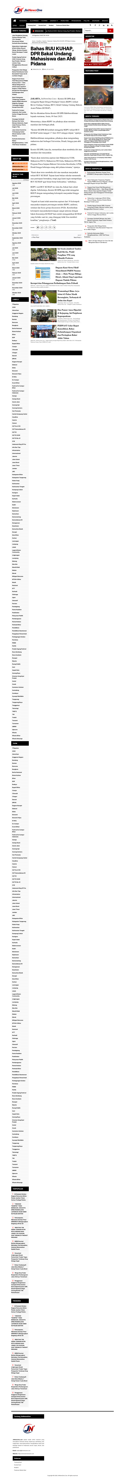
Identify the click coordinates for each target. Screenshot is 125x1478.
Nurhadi (14, 591)
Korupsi (14, 532)
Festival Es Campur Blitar (18, 387)
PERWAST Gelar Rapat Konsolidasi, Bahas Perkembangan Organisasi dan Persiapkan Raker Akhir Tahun (69, 332)
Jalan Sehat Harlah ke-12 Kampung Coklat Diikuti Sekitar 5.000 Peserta (19, 133)
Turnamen (15, 723)
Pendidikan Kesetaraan (19, 631)
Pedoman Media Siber (62, 25)
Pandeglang (16, 606)
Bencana (15, 322)
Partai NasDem (16, 609)
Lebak (14, 547)
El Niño (14, 377)
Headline (15, 417)
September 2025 (17, 238)
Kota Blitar (15, 535)
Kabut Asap (15, 480)
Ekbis (14, 368)
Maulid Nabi (16, 567)
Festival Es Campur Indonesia (18, 392)
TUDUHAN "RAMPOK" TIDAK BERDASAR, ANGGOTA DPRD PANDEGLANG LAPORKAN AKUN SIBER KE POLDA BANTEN (18, 1208)
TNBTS (14, 711)
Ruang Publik (16, 664)
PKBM (14, 643)
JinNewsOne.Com (17, 166)
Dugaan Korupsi (17, 361)
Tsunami (15, 720)
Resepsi (14, 658)
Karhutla (15, 498)
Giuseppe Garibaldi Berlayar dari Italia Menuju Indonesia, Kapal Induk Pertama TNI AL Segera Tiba (20, 123)
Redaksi (51, 25)
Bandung (15, 316)
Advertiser (15, 310)
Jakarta (14, 456)
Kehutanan (15, 508)
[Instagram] (37, 227)
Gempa (14, 396)
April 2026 (15, 203)
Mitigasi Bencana (17, 576)
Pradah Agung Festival (19, 649)
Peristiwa (65, 21)
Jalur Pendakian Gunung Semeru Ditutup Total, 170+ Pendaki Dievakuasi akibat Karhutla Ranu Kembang (19, 39)
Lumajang (15, 558)
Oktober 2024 (16, 292)
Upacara (14, 729)
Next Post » (77, 237)
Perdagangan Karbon (18, 637)
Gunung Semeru (17, 408)
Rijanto (14, 661)
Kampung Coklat (17, 489)
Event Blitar (16, 383)
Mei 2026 (15, 198)
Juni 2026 (15, 193)
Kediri (14, 505)
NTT (13, 588)
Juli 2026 (15, 188)
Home (33, 41)
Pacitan (14, 603)
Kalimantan (15, 483)
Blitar (14, 334)
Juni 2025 (15, 253)
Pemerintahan (16, 621)
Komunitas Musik (17, 529)
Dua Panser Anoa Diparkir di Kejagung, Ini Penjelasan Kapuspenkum (70, 313)
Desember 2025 (17, 223)
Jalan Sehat (16, 459)
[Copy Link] (54, 227)
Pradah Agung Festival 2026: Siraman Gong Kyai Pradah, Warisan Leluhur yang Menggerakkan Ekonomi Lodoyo (19, 62)
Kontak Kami (42, 25)
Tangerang (15, 699)
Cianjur (14, 346)
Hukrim (44, 21)
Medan (14, 570)
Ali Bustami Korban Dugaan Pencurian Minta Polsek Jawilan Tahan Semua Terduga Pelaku (19, 1197)
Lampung (15, 544)
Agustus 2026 (16, 183)
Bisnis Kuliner (16, 331)
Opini (15, 26)
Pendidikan (76, 21)
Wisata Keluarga (17, 738)
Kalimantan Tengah (18, 486)
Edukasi (14, 364)
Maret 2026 (16, 208)
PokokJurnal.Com (17, 169)
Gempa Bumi (16, 399)
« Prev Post (35, 237)
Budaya (14, 340)
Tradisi (14, 717)
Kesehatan (15, 526)
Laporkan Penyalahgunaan (19, 152)
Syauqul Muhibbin (18, 696)
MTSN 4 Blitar (16, 579)
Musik (14, 582)
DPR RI (14, 358)
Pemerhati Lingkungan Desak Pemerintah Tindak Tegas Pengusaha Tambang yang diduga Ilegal (19, 1257)
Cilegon (14, 352)
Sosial (14, 681)
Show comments (56, 353)
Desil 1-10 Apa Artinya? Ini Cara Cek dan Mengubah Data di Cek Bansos (101, 241)
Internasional (16, 453)
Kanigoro (15, 492)
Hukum (14, 423)
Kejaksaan (15, 511)
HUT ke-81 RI (16, 426)
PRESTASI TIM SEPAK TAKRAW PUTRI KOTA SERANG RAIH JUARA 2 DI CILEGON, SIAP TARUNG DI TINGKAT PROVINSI (19, 1232)
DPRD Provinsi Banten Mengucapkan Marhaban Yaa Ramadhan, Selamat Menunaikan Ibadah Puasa (19, 1245)
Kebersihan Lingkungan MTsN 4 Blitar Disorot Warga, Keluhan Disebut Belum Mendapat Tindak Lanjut (20, 50)
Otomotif (15, 600)
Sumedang (15, 690)
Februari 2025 (16, 273)
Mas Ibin (14, 564)
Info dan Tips (16, 447)
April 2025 (15, 263)
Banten (14, 319)
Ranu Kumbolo (16, 655)
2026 (14, 307)
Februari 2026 (16, 213)
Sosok (22, 26)
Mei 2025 (15, 258)
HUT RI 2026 (16, 435)
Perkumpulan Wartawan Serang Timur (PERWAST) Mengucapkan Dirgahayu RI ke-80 (19, 1220)
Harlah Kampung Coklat (19, 414)
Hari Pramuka (16, 411)
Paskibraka (15, 612)
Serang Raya (16, 673)
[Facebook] (46, 227)
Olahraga (34, 21)
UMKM (14, 726)
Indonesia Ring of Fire (19, 444)
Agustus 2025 (16, 243)
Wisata (105, 21)
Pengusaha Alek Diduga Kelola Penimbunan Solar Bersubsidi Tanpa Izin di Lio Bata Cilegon (20, 73)
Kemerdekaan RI (17, 520)
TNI (13, 714)
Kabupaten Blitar (17, 474)
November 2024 (17, 287)
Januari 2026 (16, 218)
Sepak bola (15, 670)
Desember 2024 (17, 283)
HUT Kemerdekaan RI (18, 429)
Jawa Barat (15, 462)
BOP (13, 337)
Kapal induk (16, 495)
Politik (86, 21)
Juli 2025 (15, 248)
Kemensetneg (16, 517)
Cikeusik (15, 349)
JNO (13, 471)
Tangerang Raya (17, 702)
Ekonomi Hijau (16, 374)
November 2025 (17, 228)
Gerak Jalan (16, 402)
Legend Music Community (16, 551)
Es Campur (15, 380)
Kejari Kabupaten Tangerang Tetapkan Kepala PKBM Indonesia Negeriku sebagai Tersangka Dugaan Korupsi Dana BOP (19, 102)
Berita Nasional (17, 328)
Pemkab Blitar (16, 624)
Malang (14, 561)
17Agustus (15, 304)
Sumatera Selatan (18, 687)
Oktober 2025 (16, 233)
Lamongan (15, 541)
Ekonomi (95, 21)
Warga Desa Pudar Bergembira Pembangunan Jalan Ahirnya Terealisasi (19, 1275)
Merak (14, 573)
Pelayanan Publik (17, 615)
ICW (13, 441)
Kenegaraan (16, 523)
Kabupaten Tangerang (19, 477)
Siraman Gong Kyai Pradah (18, 677)
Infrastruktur (16, 450)
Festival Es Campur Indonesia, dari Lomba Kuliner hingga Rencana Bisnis (19, 113)
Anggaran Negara (17, 313)
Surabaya (15, 693)
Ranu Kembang (17, 652)
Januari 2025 (16, 278)
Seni (13, 667)
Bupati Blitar (16, 343)
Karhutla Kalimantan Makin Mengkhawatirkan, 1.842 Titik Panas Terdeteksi (20, 141)
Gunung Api (16, 405)
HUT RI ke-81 (16, 438)
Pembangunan (16, 618)
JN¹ (13, 163)
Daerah (53, 21)
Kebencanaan (16, 502)
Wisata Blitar (16, 735)
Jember (14, 468)
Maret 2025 (15, 268)
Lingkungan (16, 555)
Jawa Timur (16, 465)
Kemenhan (15, 514)
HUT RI (14, 432)
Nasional (23, 21)
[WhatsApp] (41, 227)
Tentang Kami (31, 25)
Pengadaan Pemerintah (19, 634)
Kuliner (14, 538)
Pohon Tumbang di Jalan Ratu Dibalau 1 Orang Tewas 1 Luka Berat (19, 1267)
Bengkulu (15, 325)
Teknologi (15, 708)
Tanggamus (16, 705)
